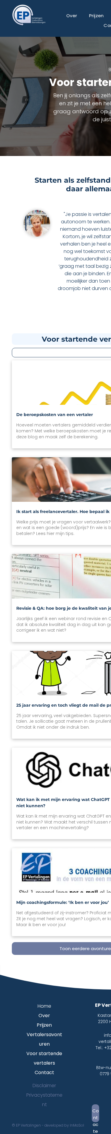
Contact (44, 1072)
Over (44, 1015)
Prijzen (44, 1025)
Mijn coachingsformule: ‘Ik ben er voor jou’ (62, 902)
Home (44, 1006)
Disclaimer (44, 1085)
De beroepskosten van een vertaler (54, 414)
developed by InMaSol (64, 1125)
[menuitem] (71, 15)
